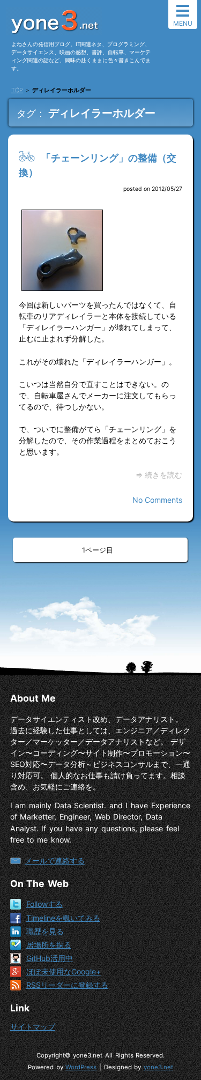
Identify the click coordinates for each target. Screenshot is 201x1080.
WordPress (80, 1067)
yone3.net (158, 1067)
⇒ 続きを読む (159, 474)
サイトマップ (32, 1026)
